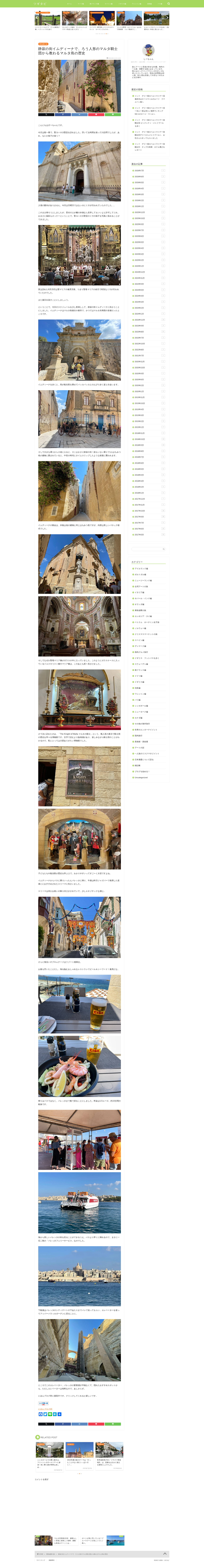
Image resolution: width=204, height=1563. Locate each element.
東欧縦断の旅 (43, 44)
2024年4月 (149, 296)
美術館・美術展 (141, 742)
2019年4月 (149, 409)
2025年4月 (149, 248)
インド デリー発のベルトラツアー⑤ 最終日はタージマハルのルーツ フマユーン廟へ (150, 99)
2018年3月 (149, 481)
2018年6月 (149, 463)
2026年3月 (149, 194)
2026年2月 (149, 200)
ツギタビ (40, 3)
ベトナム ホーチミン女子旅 (147, 622)
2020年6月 (149, 380)
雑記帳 (137, 765)
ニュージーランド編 (143, 580)
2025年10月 (149, 218)
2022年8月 (149, 350)
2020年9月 (149, 373)
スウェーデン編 (141, 664)
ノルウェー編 (140, 628)
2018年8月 (149, 451)
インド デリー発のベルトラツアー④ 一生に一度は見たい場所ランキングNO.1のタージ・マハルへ (150, 111)
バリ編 (160, 4)
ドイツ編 (81, 4)
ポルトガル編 (140, 574)
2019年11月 (149, 397)
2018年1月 (149, 493)
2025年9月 (149, 224)
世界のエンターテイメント (146, 730)
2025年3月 (149, 254)
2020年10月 (149, 368)
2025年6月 (149, 236)
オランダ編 (139, 604)
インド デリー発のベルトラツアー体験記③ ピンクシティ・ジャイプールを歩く (150, 123)
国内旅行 (138, 736)
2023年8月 (149, 332)
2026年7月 (149, 171)
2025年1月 (149, 266)
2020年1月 (149, 391)
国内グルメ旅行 (141, 652)
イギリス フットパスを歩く (147, 658)
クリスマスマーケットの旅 (146, 634)
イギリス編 (122, 4)
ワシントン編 (136, 4)
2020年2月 (149, 385)
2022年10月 (149, 344)
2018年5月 (149, 469)
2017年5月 (149, 535)
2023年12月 (149, 320)
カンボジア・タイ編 (143, 616)
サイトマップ (41, 1560)
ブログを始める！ (142, 771)
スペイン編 (109, 4)
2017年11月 (149, 505)
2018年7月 (149, 457)
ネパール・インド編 (143, 598)
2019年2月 (149, 421)
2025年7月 (149, 230)
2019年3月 (149, 415)
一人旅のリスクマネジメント (147, 754)
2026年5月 (149, 182)
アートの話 (139, 748)
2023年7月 (149, 338)
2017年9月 (149, 517)
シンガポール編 (141, 706)
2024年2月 (149, 308)
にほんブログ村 (45, 1409)
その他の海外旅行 (142, 724)
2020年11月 (149, 362)
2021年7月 (149, 356)
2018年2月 (149, 487)
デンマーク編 (140, 646)
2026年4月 (149, 188)
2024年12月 (149, 272)
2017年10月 (149, 511)
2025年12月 (149, 212)
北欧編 (149, 4)
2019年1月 (149, 427)
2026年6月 (149, 177)
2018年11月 (149, 433)
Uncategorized (141, 777)
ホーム (69, 4)
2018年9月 (149, 445)
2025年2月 (149, 260)
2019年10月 (149, 403)
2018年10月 (149, 439)
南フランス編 (94, 4)
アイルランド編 (141, 569)
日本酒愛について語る (144, 760)
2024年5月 (149, 290)
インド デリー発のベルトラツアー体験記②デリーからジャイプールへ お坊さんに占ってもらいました (150, 135)
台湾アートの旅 (141, 586)
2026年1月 (149, 206)
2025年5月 (149, 242)
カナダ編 (138, 718)
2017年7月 (149, 523)
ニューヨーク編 (141, 712)
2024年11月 (149, 278)
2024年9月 (149, 284)
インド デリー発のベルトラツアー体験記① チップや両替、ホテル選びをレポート (150, 147)
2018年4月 (149, 475)
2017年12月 (149, 499)
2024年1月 (149, 314)
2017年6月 (149, 529)
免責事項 (51, 1560)
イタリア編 (139, 592)
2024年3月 (149, 302)
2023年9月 (149, 326)
